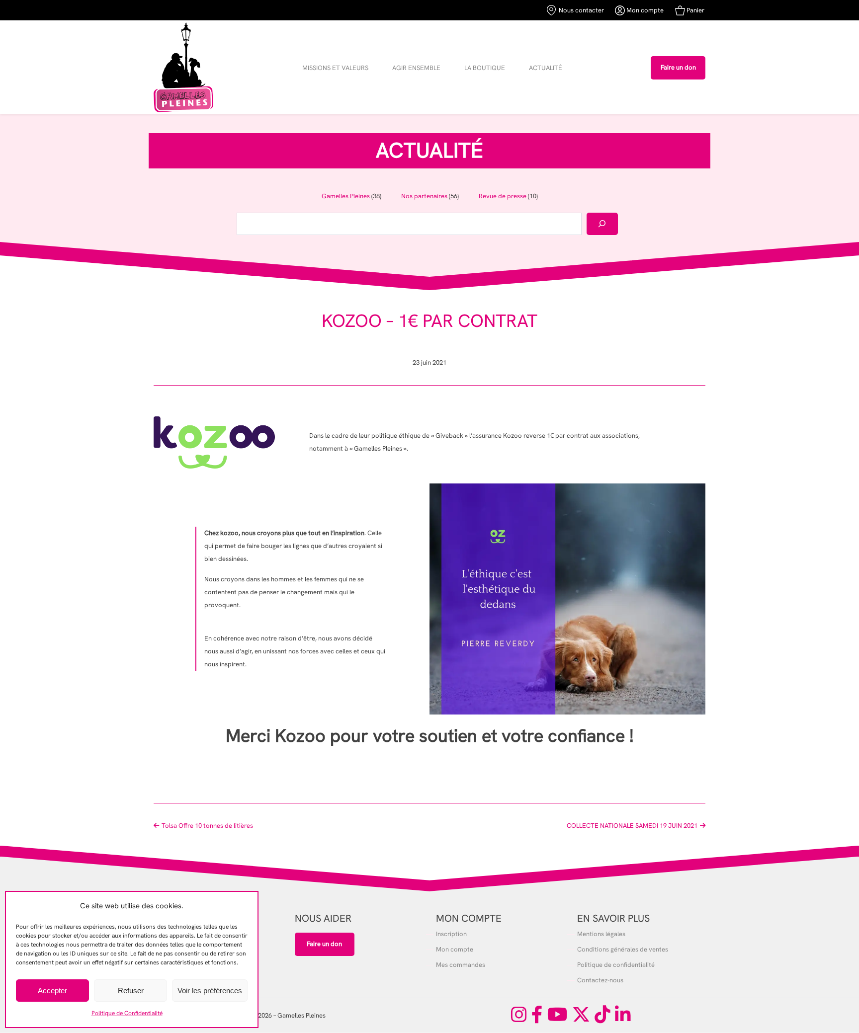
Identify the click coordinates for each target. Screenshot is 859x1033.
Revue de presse (502, 196)
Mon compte (644, 10)
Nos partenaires (424, 196)
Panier (694, 10)
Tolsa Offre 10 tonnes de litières (207, 825)
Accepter (52, 990)
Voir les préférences (209, 990)
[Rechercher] (602, 224)
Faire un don (678, 67)
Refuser (131, 990)
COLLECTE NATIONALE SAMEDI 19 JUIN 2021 (632, 825)
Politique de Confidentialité (127, 1013)
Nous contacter (580, 10)
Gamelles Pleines (346, 196)
